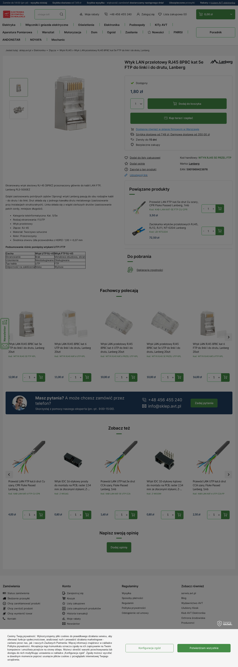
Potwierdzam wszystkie (204, 648)
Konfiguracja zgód (150, 648)
